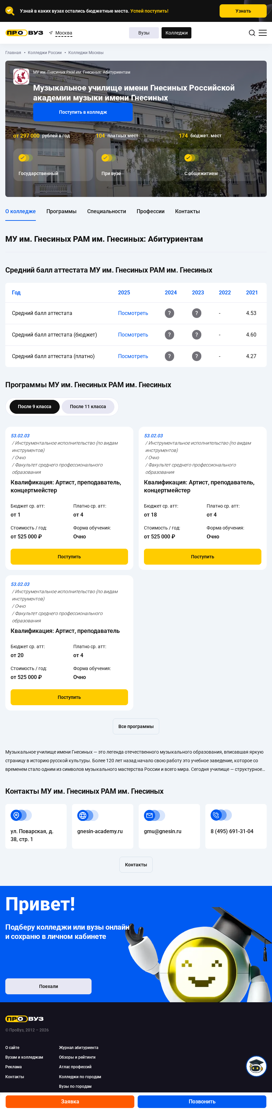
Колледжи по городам (80, 1077)
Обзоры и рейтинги (77, 1057)
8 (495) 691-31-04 (226, 808)
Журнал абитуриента (78, 1047)
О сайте (12, 1047)
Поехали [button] (48, 986)
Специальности (106, 211)
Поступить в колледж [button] (83, 112)
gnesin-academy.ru (94, 808)
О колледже (20, 211)
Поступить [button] (69, 556)
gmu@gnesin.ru (157, 808)
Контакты (187, 211)
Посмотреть (133, 313)
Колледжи (177, 32)
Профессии (151, 211)
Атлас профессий (75, 1067)
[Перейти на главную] (24, 33)
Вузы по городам (75, 1086)
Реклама (13, 1067)
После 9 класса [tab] (34, 406)
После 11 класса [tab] (88, 406)
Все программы (136, 726)
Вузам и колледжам (24, 1057)
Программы (61, 211)
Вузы (144, 32)
